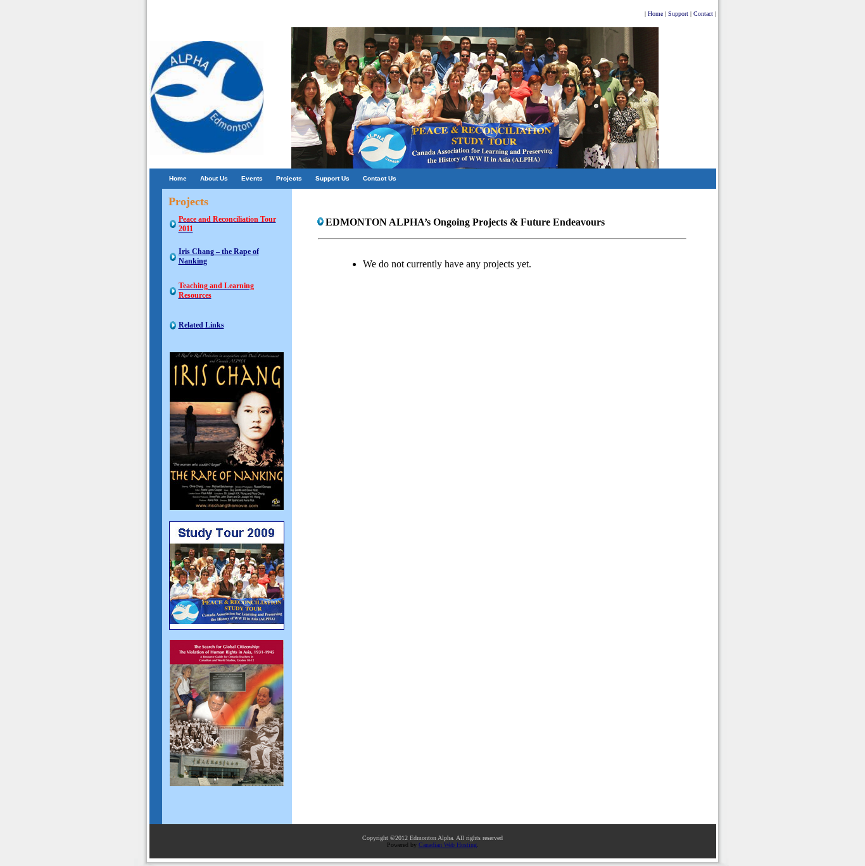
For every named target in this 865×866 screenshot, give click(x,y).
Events (252, 178)
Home (178, 178)
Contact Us (379, 178)
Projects (289, 178)
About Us (214, 178)
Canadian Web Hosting (448, 844)
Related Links (201, 325)
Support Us (332, 178)
